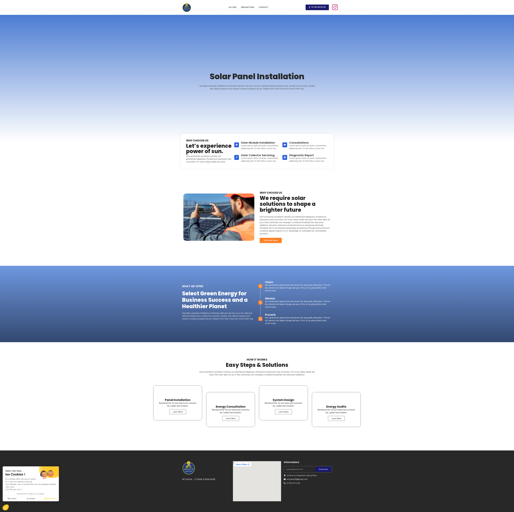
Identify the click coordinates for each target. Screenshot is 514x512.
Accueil (233, 7)
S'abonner (323, 469)
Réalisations (247, 7)
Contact (263, 7)
